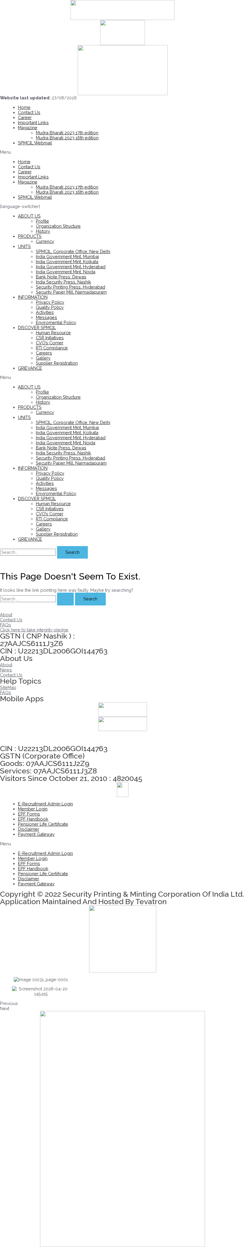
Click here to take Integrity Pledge (34, 737)
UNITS (24, 246)
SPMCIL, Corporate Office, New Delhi (73, 251)
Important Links (33, 122)
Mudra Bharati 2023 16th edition (67, 137)
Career (25, 117)
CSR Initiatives (50, 337)
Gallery (43, 357)
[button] (122, 152)
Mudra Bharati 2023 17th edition (67, 132)
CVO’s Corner (49, 342)
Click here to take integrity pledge (34, 629)
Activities (45, 312)
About (6, 614)
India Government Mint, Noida (65, 271)
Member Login (33, 808)
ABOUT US (29, 215)
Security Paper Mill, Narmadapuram (71, 292)
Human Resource (53, 332)
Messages (46, 317)
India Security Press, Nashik (63, 281)
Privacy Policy (50, 302)
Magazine (27, 127)
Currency (45, 241)
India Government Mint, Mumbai (67, 256)
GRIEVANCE (30, 368)
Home (24, 107)
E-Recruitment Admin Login (45, 803)
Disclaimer (28, 829)
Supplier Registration (57, 363)
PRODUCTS (30, 236)
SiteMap (8, 687)
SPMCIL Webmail (35, 142)
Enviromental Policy (56, 322)
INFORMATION (33, 297)
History (43, 231)
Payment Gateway (36, 834)
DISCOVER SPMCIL (37, 327)
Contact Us (29, 112)
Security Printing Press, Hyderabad (70, 286)
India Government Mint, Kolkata (67, 261)
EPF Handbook (33, 818)
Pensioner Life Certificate (43, 824)
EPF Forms (29, 813)
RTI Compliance (52, 347)
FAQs (5, 624)
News (6, 669)
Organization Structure (58, 226)
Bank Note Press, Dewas (61, 276)
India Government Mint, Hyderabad (70, 266)
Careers (44, 352)
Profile (42, 220)
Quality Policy (50, 307)
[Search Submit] (65, 599)
